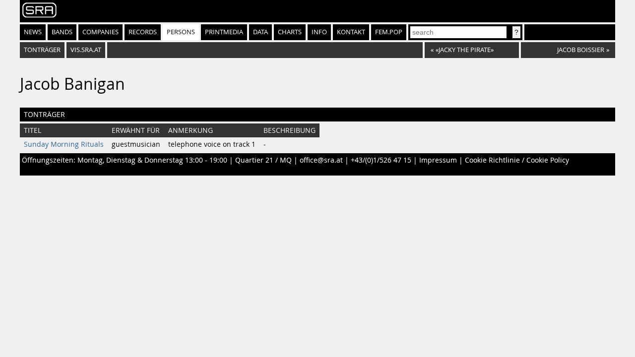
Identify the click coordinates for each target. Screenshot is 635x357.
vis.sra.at (85, 50)
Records (142, 32)
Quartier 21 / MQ (263, 160)
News (33, 32)
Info (319, 32)
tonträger (42, 50)
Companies (100, 32)
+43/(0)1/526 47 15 (381, 160)
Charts (290, 32)
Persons (181, 32)
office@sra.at (321, 160)
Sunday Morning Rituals (64, 144)
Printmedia (224, 32)
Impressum (438, 160)
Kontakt (351, 32)
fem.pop (388, 32)
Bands (62, 32)
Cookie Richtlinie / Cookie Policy (517, 160)
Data (260, 32)
